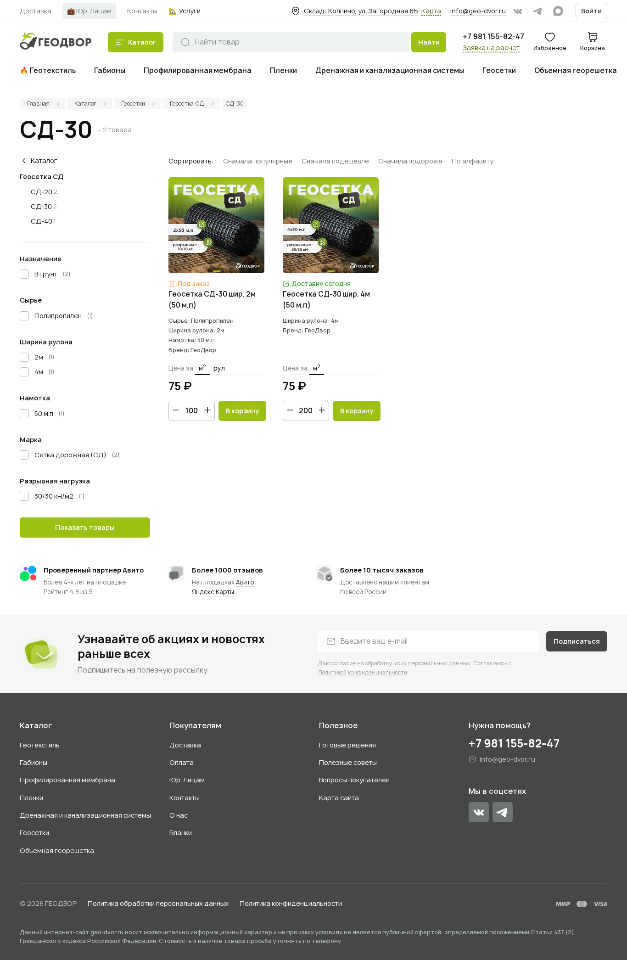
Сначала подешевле (335, 161)
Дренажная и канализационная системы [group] (389, 70)
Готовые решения (347, 745)
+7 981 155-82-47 (493, 36)
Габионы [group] (109, 70)
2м (44, 357)
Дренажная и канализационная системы (85, 815)
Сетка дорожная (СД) (77, 454)
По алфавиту (472, 161)
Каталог (36, 725)
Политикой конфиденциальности (362, 672)
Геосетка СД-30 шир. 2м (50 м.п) (212, 299)
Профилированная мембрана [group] (198, 70)
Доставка (185, 745)
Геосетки (34, 832)
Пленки (31, 797)
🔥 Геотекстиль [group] (48, 70)
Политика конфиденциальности (291, 903)
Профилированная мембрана (67, 779)
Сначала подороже (410, 161)
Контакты (184, 797)
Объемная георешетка (57, 850)
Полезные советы (348, 762)
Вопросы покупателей (354, 779)
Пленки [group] (283, 70)
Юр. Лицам (187, 779)
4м (44, 371)
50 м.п (49, 413)
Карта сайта (339, 797)
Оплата (181, 762)
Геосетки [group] (499, 70)
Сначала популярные (257, 161)
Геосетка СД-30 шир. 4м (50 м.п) (326, 299)
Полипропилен (63, 315)
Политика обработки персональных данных (158, 903)
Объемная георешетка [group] (575, 70)
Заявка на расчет (491, 47)
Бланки (180, 832)
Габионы (33, 762)
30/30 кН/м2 (59, 496)
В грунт (52, 273)
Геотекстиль (40, 745)
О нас (178, 815)
